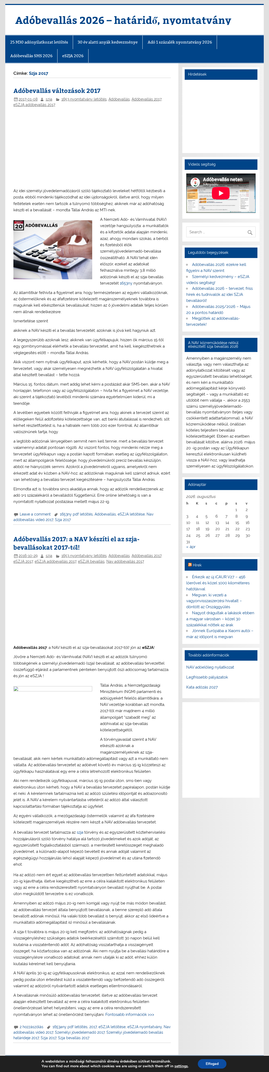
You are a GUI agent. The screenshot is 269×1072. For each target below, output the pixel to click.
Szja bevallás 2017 (73, 1038)
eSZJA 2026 (73, 55)
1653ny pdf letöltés (76, 514)
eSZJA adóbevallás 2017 (34, 105)
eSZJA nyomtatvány (144, 1027)
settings (181, 1066)
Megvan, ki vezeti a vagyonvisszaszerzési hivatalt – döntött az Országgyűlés (214, 601)
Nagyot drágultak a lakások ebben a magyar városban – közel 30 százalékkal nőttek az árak (220, 619)
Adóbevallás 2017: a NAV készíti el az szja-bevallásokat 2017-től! (76, 543)
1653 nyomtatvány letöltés (84, 99)
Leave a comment (35, 514)
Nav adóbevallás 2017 (125, 561)
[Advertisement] (91, 148)
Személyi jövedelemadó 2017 (80, 1032)
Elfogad (212, 1063)
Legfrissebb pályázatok (207, 677)
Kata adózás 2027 (202, 687)
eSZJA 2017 (23, 561)
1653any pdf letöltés (70, 1027)
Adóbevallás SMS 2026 (31, 55)
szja (49, 99)
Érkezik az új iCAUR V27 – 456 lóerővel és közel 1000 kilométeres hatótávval (218, 583)
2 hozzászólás (31, 1027)
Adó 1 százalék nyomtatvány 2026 (180, 42)
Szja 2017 (63, 520)
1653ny (126, 283)
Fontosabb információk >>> (129, 1014)
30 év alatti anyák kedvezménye (108, 42)
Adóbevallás (119, 99)
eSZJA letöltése (131, 514)
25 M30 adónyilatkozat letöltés (39, 42)
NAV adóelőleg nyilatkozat (210, 667)
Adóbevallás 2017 (146, 99)
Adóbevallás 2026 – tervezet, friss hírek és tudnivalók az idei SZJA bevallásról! (219, 294)
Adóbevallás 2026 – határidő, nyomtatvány (123, 20)
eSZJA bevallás (91, 561)
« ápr (190, 546)
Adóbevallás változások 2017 (56, 90)
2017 (93, 1027)
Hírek (197, 565)
